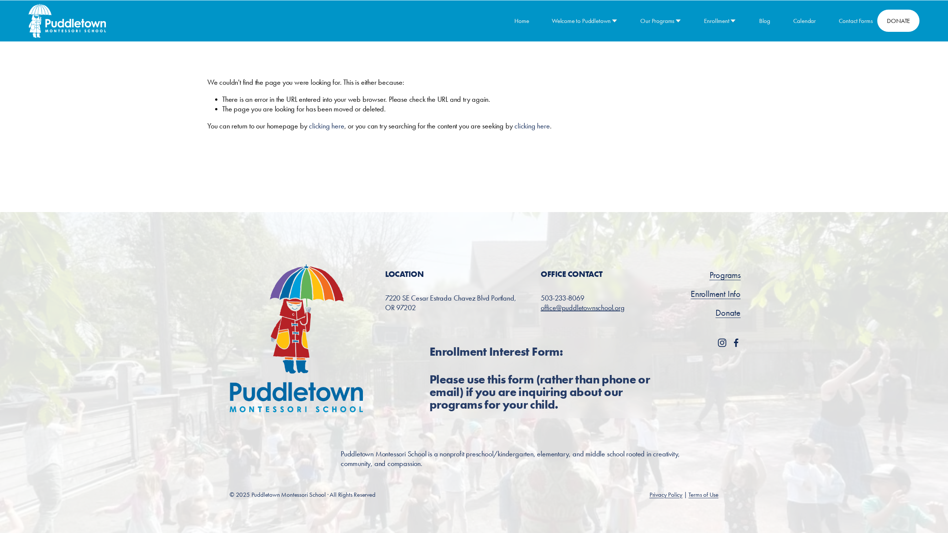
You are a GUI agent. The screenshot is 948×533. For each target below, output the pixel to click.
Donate (728, 313)
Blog (764, 20)
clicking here (326, 125)
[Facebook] (736, 342)
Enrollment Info (716, 294)
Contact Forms (856, 20)
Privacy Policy (666, 494)
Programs (725, 275)
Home (521, 20)
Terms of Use (703, 494)
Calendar (804, 20)
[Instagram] (722, 342)
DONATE (898, 20)
